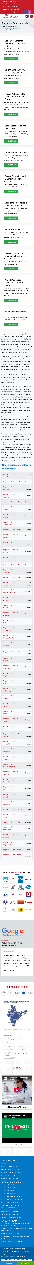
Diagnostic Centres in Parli (12, 822)
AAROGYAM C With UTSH (10, 1202)
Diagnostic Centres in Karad (12, 850)
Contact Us (5, 1251)
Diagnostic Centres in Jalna (12, 565)
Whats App (26, 1263)
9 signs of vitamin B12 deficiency (12, 1241)
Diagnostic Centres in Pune (12, 652)
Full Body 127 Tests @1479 (10, 9)
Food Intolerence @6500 (9, 6)
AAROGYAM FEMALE (8, 1193)
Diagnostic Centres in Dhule (12, 530)
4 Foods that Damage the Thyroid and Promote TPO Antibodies (15, 1224)
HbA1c (3, 1163)
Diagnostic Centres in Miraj (12, 810)
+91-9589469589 (8, 12)
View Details (11, 58)
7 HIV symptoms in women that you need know (16, 1237)
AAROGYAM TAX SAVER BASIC (11, 1196)
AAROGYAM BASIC (7, 1185)
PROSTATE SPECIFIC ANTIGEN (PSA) (12, 1172)
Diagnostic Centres (14, 26)
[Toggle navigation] (27, 16)
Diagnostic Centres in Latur (12, 577)
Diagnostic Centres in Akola (12, 482)
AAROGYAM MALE (7, 1191)
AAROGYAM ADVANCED (9, 1188)
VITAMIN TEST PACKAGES (9, 1214)
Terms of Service (14, 1251)
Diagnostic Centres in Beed (12, 502)
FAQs (27, 1248)
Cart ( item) (19, 12)
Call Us (9, 1263)
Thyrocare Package (7, 1248)
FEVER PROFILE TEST (8, 1208)
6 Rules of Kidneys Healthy (11, 1233)
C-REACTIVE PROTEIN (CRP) (10, 1169)
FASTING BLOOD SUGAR (9, 1166)
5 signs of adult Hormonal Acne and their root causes (16, 1229)
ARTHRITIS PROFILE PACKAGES (11, 1217)
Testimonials (24, 1251)
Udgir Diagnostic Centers (12, 29)
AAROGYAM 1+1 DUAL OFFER (11, 1199)
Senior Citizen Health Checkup (10, 4)
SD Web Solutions (20, 1256)
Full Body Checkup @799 (9, 1)
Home (3, 26)
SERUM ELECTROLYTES (8, 1176)
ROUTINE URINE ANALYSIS (9, 1179)
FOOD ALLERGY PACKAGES (9, 1211)
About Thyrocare (19, 1248)
